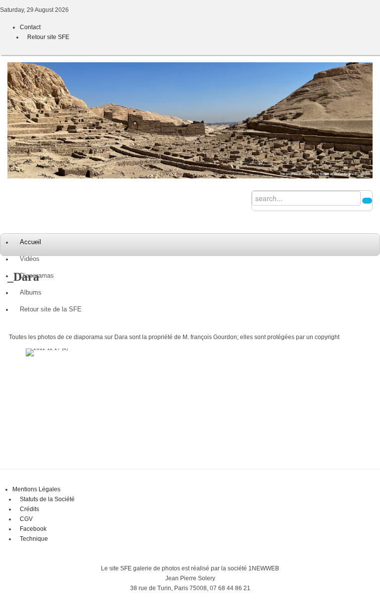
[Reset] (367, 201)
